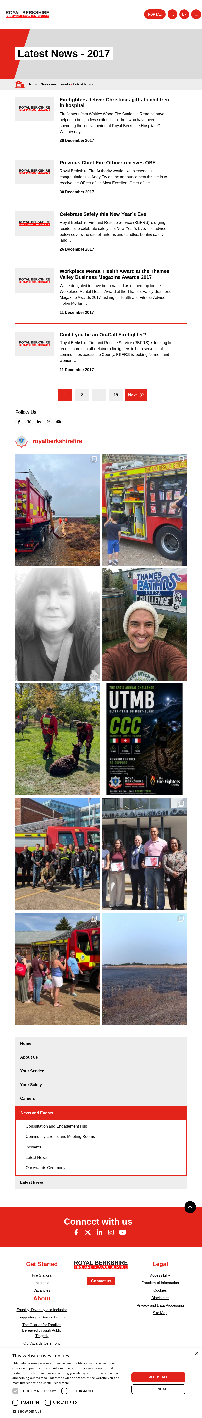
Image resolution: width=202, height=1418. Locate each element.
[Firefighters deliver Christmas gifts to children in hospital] (34, 109)
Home (32, 84)
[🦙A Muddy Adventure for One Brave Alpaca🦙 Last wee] (57, 739)
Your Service (32, 1071)
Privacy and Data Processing (160, 1305)
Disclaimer (160, 1298)
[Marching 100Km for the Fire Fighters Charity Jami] (144, 624)
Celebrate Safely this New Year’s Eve (103, 214)
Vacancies (42, 1290)
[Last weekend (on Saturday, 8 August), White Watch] (57, 969)
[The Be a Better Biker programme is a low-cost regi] (57, 854)
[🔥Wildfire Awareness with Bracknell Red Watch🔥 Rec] (144, 510)
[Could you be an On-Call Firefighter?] (34, 344)
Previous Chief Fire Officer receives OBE (108, 162)
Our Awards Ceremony (45, 1168)
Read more (61, 1383)
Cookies (160, 1290)
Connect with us (98, 1221)
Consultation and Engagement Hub (56, 1126)
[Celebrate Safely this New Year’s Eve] (34, 223)
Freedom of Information (160, 1283)
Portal (155, 14)
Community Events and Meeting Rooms (60, 1136)
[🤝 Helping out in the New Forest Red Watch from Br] (57, 510)
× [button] (196, 1353)
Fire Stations (42, 1275)
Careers (27, 1099)
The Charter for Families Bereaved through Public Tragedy (42, 1330)
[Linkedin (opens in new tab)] (39, 422)
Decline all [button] (158, 1389)
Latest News (36, 1157)
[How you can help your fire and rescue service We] (144, 969)
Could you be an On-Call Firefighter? (103, 334)
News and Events (55, 84)
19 (116, 395)
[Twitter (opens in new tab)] (29, 422)
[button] (69, 1411)
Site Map (160, 1313)
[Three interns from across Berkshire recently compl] (144, 854)
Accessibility (160, 1275)
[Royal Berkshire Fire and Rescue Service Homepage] (27, 14)
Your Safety (31, 1085)
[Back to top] (190, 1207)
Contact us (101, 1281)
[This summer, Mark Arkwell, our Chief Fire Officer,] (144, 739)
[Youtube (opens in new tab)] (59, 422)
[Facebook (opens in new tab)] (19, 422)
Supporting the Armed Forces (42, 1317)
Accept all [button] (158, 1377)
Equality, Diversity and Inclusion (42, 1310)
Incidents (33, 1147)
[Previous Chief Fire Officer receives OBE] (34, 172)
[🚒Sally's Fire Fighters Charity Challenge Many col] (57, 624)
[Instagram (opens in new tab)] (49, 422)
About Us (29, 1057)
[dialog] (101, 1383)
